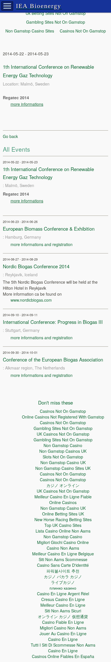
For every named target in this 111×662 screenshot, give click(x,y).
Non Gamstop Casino (63, 445)
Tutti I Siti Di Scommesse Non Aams (63, 645)
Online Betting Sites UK (63, 514)
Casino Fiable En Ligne (63, 622)
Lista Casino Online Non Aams (63, 531)
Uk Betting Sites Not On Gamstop (56, 13)
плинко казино (63, 588)
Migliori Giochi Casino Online (63, 542)
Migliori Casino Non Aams (63, 628)
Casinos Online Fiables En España (63, 656)
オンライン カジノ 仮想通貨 (63, 616)
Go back (10, 136)
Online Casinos (63, 502)
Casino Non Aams (63, 548)
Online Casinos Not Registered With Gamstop (63, 417)
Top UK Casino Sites (62, 525)
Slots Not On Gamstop (63, 457)
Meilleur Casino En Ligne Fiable (63, 496)
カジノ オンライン (62, 485)
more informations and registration (42, 244)
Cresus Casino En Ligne (63, 599)
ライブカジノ (63, 582)
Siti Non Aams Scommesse (63, 559)
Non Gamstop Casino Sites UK (63, 468)
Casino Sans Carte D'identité (63, 565)
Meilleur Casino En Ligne (62, 605)
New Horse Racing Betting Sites (63, 519)
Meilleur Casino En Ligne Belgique (63, 554)
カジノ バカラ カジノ (63, 576)
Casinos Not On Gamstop (83, 31)
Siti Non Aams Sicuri (63, 611)
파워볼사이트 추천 (62, 571)
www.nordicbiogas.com (31, 300)
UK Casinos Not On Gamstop (63, 434)
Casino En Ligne (63, 639)
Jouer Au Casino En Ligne (63, 633)
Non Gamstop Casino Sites (29, 31)
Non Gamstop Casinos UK (63, 451)
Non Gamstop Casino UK (63, 462)
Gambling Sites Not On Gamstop (55, 22)
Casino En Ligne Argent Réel (63, 593)
